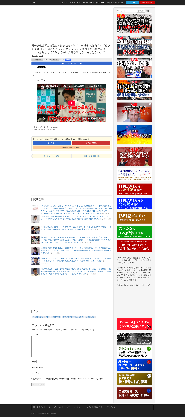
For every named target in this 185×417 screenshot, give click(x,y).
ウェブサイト (36, 373)
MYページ (133, 3)
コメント (34, 334)
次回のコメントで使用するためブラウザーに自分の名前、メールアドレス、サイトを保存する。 (70, 379)
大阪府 (61, 60)
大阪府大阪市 (38, 317)
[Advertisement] (71, 22)
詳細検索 (141, 11)
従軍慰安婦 (90, 317)
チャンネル (74, 3)
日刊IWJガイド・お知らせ (93, 3)
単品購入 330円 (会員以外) (72, 147)
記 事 (63, 3)
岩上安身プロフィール (41, 407)
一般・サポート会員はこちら (71, 63)
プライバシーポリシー (75, 407)
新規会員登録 (147, 3)
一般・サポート (52, 143)
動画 (68, 60)
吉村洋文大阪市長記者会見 (73, 317)
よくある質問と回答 (94, 407)
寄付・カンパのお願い (115, 3)
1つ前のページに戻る (51, 156)
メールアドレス (38, 367)
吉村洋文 (56, 317)
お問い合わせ (110, 407)
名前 (33, 362)
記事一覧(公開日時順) (92, 156)
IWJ (33, 3)
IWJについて (58, 407)
